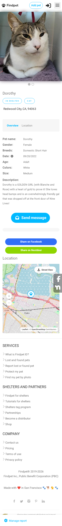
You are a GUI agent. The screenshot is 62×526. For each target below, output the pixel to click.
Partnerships (13, 412)
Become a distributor (17, 418)
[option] (31, 46)
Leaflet (25, 329)
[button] (29, 291)
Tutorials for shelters (17, 401)
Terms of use (13, 454)
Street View (47, 270)
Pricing (9, 448)
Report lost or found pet (19, 365)
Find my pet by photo (18, 377)
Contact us (11, 442)
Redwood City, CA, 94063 (19, 109)
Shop (8, 424)
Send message (33, 218)
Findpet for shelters (17, 395)
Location (27, 125)
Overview (12, 125)
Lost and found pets (17, 360)
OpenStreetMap (38, 329)
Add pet (36, 5)
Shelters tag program (18, 407)
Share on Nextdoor (31, 250)
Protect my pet (14, 371)
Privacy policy (13, 459)
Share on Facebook (31, 241)
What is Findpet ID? (17, 354)
